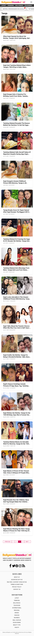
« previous (7, 541)
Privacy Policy (16, 587)
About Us (17, 577)
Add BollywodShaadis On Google (13, 9)
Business (17, 617)
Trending (17, 600)
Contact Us (16, 589)
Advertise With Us (16, 579)
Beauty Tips (16, 625)
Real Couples (17, 620)
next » (28, 541)
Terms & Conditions (17, 584)
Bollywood (16, 603)
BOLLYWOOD (19, 5)
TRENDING (11, 5)
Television (17, 605)
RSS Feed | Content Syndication (17, 582)
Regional (17, 610)
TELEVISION (28, 5)
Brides (17, 612)
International (16, 607)
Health (17, 627)
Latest (17, 598)
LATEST (3, 5)
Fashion (16, 615)
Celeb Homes (17, 622)
